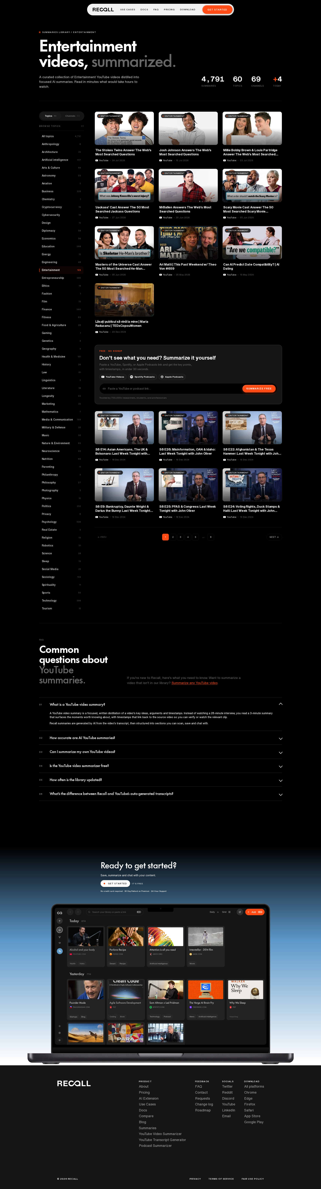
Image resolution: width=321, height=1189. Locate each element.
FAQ (156, 9)
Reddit (227, 1092)
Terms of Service (221, 1179)
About (143, 1086)
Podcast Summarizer (155, 1145)
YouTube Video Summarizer (160, 1133)
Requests (202, 1098)
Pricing (169, 9)
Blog (142, 1122)
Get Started (217, 9)
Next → (274, 537)
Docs (144, 9)
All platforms (254, 1086)
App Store (252, 1116)
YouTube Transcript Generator (162, 1139)
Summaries (147, 1128)
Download (188, 9)
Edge (248, 1098)
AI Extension (149, 1098)
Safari (249, 1110)
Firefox (249, 1104)
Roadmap (203, 1110)
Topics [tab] (50, 116)
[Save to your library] (149, 116)
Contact (201, 1092)
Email (226, 1116)
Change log (204, 1104)
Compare (146, 1116)
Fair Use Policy (253, 1179)
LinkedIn (228, 1110)
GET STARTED (117, 883)
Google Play (254, 1122)
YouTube (228, 1104)
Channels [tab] (72, 116)
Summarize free (259, 388)
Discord (228, 1098)
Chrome (250, 1092)
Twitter (227, 1086)
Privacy (195, 1179)
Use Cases (127, 9)
